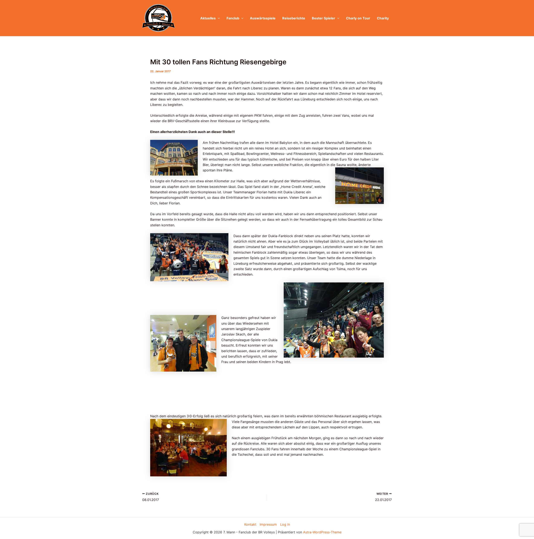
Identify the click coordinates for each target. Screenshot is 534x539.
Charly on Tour (358, 18)
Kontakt (250, 524)
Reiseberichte (293, 18)
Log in (285, 524)
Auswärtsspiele (263, 18)
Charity (383, 18)
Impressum (268, 524)
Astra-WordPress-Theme (322, 532)
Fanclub (233, 18)
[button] (218, 18)
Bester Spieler (323, 18)
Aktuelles (208, 18)
